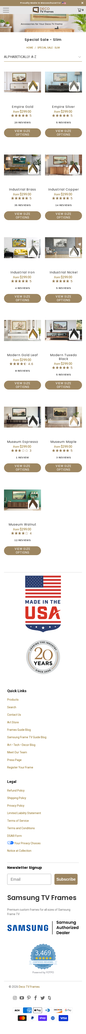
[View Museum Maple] (63, 417)
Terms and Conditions (21, 828)
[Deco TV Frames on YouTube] (22, 998)
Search (11, 707)
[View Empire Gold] (22, 82)
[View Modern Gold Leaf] (22, 330)
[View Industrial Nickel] (63, 247)
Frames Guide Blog (19, 729)
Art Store (13, 722)
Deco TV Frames (29, 986)
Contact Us (14, 714)
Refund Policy (16, 790)
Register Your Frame (20, 767)
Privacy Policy (15, 805)
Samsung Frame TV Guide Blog (26, 737)
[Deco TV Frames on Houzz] (50, 998)
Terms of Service (18, 820)
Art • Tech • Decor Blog (21, 744)
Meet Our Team (17, 752)
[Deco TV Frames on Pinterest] (29, 998)
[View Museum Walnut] (22, 500)
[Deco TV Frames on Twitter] (43, 998)
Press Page (14, 760)
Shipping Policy (16, 798)
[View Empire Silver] (63, 82)
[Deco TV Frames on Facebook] (36, 998)
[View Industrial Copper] (63, 165)
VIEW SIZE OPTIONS (22, 132)
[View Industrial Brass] (22, 165)
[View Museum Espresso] (22, 417)
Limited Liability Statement (24, 813)
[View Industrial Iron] (22, 247)
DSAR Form (14, 835)
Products (13, 699)
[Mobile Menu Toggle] (12, 10)
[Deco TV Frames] (43, 10)
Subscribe (66, 879)
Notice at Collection (19, 850)
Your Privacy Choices (27, 843)
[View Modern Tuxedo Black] (63, 330)
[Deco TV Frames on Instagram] (15, 998)
